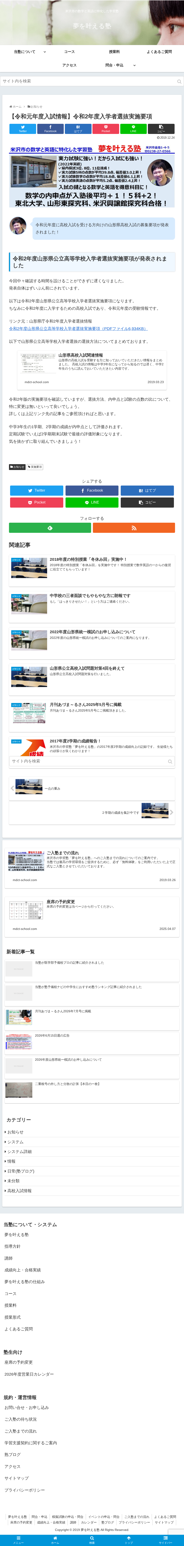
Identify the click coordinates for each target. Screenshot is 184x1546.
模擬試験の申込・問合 (67, 1517)
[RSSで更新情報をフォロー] (134, 528)
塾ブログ (107, 1522)
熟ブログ (12, 1454)
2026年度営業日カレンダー (29, 1374)
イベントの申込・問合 (104, 1517)
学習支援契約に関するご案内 (30, 1443)
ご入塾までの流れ (20, 1431)
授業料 (10, 1305)
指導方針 (12, 1246)
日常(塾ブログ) (20, 1171)
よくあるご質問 (18, 1329)
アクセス (12, 1466)
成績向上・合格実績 (22, 1270)
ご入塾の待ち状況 (20, 1419)
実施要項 (36, 466)
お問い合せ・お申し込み (26, 1407)
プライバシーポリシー (24, 1490)
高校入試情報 (19, 1191)
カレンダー (89, 1522)
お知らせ (18, 466)
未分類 (13, 1181)
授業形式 (12, 1317)
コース (10, 1293)
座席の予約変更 (18, 1362)
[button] (179, 81)
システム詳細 (19, 1151)
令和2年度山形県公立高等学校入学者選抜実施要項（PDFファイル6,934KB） (78, 328)
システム (15, 1142)
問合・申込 (39, 1517)
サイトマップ (16, 1478)
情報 (11, 1161)
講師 (8, 1258)
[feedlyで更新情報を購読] (50, 528)
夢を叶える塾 (16, 1234)
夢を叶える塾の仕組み (24, 1281)
